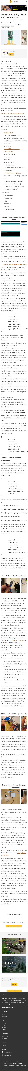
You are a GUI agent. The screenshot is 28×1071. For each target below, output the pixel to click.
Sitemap (4, 1043)
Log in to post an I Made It (14, 926)
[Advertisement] (14, 8)
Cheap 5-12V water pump (12, 149)
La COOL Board (8, 133)
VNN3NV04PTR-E (11, 173)
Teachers (4, 1029)
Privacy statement (7, 1063)
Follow (11, 54)
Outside (4, 1027)
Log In (14, 984)
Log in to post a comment (14, 991)
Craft (3, 1021)
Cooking (4, 1023)
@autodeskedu (7, 1055)
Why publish (5, 1036)
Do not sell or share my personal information (14, 1065)
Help (3, 1041)
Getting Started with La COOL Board (15, 264)
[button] (2, 2)
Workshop (4, 1016)
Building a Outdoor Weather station (12, 114)
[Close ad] (26, 6)
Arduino (16, 20)
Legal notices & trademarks (10, 1068)
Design (3, 1019)
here (14, 640)
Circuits (11, 20)
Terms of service (18, 1061)
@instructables (8, 1052)
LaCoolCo (5, 20)
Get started (4, 1038)
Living (3, 1025)
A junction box (8, 151)
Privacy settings (17, 1063)
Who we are (5, 1045)
